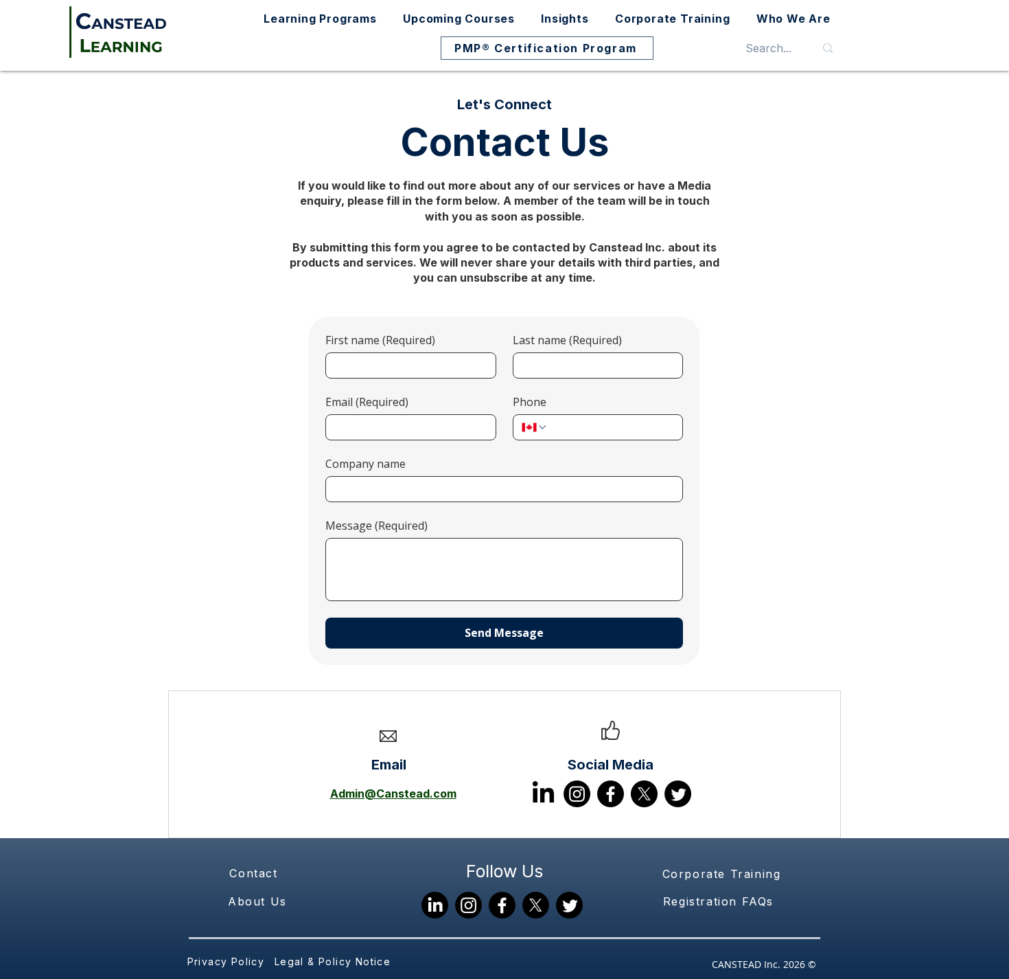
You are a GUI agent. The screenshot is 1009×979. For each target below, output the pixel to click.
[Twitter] (677, 793)
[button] (320, 18)
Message (376, 525)
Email (366, 402)
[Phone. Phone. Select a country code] (535, 427)
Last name (567, 340)
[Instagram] (577, 793)
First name (380, 340)
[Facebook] (610, 793)
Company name (365, 464)
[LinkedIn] (543, 793)
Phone (529, 402)
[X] (644, 793)
